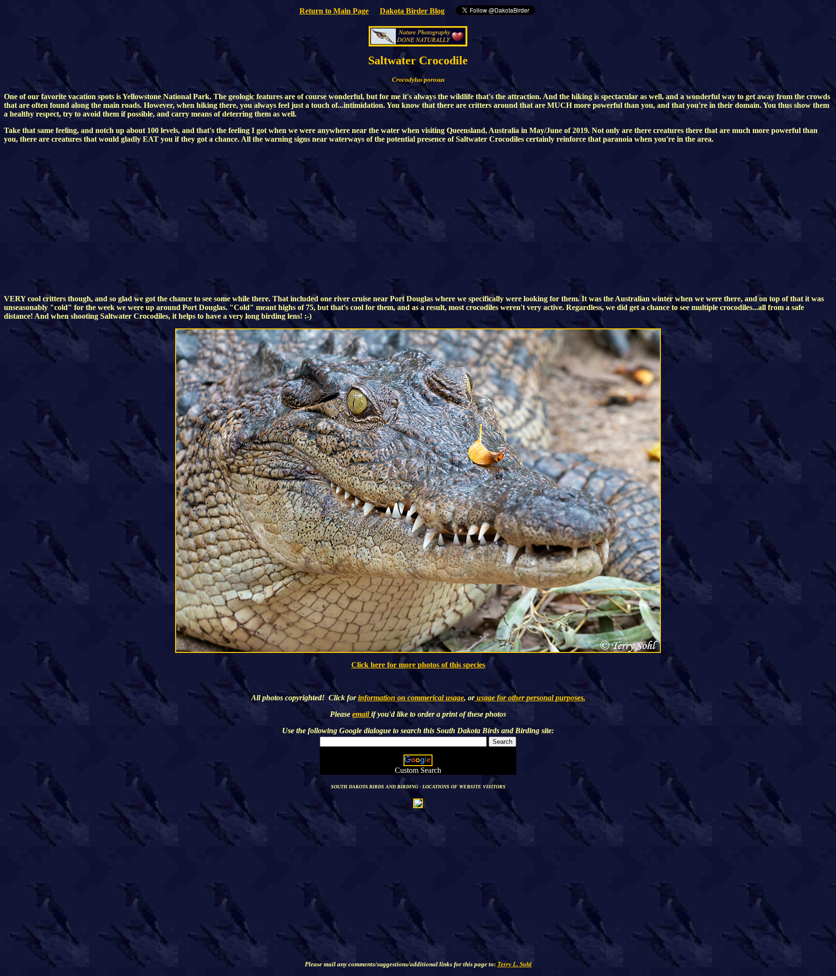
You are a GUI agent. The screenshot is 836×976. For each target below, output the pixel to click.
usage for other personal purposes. (530, 698)
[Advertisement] (418, 219)
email (361, 714)
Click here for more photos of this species (418, 665)
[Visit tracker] (418, 803)
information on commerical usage (411, 698)
